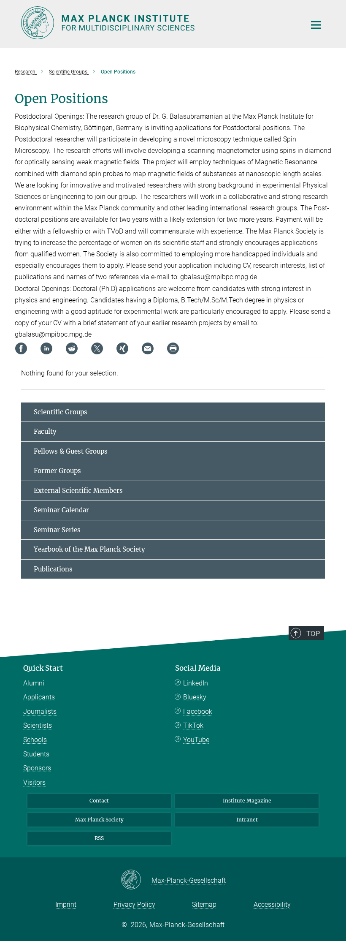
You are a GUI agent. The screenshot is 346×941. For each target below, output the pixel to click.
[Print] (173, 348)
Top (313, 633)
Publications (53, 569)
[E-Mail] (147, 348)
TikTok (193, 725)
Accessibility (272, 904)
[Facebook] (21, 348)
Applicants (39, 697)
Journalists (40, 711)
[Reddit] (71, 348)
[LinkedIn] (46, 348)
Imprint (65, 904)
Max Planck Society (99, 819)
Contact (99, 800)
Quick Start (43, 668)
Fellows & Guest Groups (71, 451)
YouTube (196, 740)
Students (36, 754)
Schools (35, 740)
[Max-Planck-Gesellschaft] (136, 880)
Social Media (198, 668)
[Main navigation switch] (316, 24)
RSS (99, 838)
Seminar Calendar (61, 510)
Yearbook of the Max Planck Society (89, 549)
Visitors (34, 782)
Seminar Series (57, 530)
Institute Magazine (247, 800)
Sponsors (37, 768)
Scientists (37, 725)
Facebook (197, 711)
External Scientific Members (78, 491)
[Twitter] (97, 348)
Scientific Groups (60, 412)
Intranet (247, 819)
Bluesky (194, 697)
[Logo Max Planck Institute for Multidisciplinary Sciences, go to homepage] (158, 22)
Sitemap (204, 904)
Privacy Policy (134, 904)
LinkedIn (195, 683)
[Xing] (122, 348)
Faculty (45, 431)
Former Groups (57, 471)
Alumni (33, 683)
